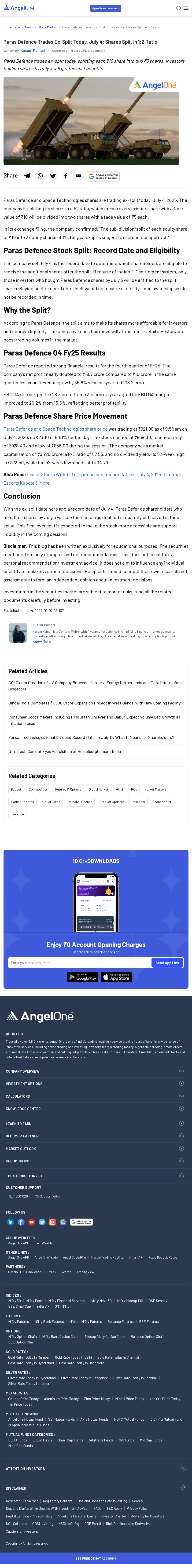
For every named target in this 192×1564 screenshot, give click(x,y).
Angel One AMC (18, 1243)
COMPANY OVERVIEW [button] (22, 1071)
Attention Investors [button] (25, 1468)
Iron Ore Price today (164, 1398)
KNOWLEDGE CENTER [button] (23, 1109)
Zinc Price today (97, 1398)
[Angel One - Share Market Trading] (19, 8)
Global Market (98, 789)
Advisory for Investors (147, 1516)
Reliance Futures (120, 1321)
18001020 (21, 1196)
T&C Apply (114, 1508)
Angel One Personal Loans (76, 1516)
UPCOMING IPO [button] (17, 1161)
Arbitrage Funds (101, 1440)
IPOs (133, 789)
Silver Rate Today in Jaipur (28, 1383)
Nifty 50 (14, 1300)
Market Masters (155, 789)
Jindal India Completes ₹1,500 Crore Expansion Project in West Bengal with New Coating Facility (94, 702)
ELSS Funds (17, 1440)
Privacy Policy (137, 1508)
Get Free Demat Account (96, 1558)
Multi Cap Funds (20, 1445)
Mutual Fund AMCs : (23, 1414)
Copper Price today (23, 1398)
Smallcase (33, 1272)
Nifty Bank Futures (49, 1321)
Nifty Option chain (22, 1336)
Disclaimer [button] (16, 1488)
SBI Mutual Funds (61, 1419)
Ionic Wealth (43, 1243)
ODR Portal (93, 1523)
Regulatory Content (58, 1501)
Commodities (38, 789)
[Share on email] (78, 176)
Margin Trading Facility (107, 1257)
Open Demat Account (105, 8)
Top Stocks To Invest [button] (25, 1176)
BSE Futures (149, 1321)
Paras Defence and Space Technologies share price (56, 429)
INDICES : (13, 1295)
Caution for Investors (22, 1531)
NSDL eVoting (69, 1523)
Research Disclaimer (22, 1501)
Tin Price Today (20, 1404)
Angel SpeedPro (74, 1257)
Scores (137, 1501)
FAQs (98, 1508)
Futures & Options (68, 789)
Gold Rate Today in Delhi (73, 1357)
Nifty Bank (34, 1300)
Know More (42, 641)
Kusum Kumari (33, 50)
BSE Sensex (157, 1300)
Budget (16, 789)
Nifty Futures (18, 1321)
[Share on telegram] (27, 176)
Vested (66, 1272)
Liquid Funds (42, 1440)
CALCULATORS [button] (18, 1096)
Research (138, 802)
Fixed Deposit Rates (163, 1257)
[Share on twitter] (53, 176)
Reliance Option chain (148, 1336)
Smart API (136, 1257)
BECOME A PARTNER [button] (22, 1136)
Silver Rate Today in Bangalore (84, 1377)
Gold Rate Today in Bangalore (81, 1363)
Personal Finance (80, 802)
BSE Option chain (22, 1342)
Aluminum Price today (61, 1398)
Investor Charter (113, 1516)
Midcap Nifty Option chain (105, 1336)
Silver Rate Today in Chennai (135, 1377)
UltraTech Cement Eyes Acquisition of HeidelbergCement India (64, 751)
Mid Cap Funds (151, 1440)
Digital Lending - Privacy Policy (29, 1516)
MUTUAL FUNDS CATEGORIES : (30, 1434)
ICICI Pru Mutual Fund (166, 1419)
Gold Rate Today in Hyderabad (31, 1363)
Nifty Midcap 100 (130, 1300)
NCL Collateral (16, 1523)
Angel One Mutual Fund (25, 1419)
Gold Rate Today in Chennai (118, 1357)
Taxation (17, 814)
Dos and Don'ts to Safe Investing (102, 1501)
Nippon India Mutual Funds (28, 1424)
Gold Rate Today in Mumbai (29, 1357)
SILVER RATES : (18, 1372)
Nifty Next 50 (101, 1300)
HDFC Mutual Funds (129, 1419)
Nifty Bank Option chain (60, 1336)
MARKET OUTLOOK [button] (21, 1149)
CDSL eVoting (42, 1523)
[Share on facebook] (65, 176)
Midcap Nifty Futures (85, 1321)
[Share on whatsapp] (40, 176)
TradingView (85, 1272)
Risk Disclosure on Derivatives (129, 1523)
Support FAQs (50, 1196)
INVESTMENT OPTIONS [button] (24, 1083)
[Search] (178, 8)
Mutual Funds (50, 802)
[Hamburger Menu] (186, 8)
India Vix (42, 1306)
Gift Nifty (62, 1306)
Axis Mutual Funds (94, 1419)
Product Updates (112, 802)
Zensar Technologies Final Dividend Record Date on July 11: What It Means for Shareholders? (91, 737)
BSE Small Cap (19, 1306)
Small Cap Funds (70, 1440)
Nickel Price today (129, 1398)
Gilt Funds (126, 1440)
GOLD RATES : (17, 1352)
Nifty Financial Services (66, 1300)
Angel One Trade (46, 1257)
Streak (51, 1272)
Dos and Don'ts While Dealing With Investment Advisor (47, 1508)
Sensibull (14, 1272)
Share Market (161, 802)
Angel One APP (18, 1257)
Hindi (119, 789)
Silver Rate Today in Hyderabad (32, 1377)
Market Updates (22, 802)
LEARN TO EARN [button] (18, 1123)
